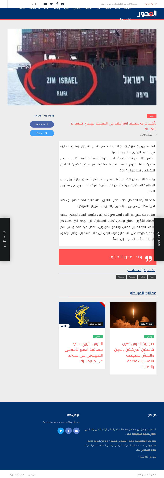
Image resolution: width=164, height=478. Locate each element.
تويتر (11, 474)
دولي (66, 8)
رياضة (46, 8)
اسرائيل (142, 277)
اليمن (152, 277)
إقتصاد (57, 8)
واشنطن (121, 277)
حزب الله (88, 8)
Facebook (40, 124)
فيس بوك (20, 474)
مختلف (22, 8)
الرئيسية (127, 8)
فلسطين (132, 277)
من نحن (31, 474)
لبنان (98, 8)
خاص (117, 8)
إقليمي (77, 8)
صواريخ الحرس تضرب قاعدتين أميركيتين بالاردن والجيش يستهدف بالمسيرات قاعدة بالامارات (134, 355)
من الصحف (34, 8)
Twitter (40, 133)
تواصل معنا (125, 19)
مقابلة (108, 8)
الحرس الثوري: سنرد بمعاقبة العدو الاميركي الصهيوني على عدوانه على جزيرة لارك (84, 352)
